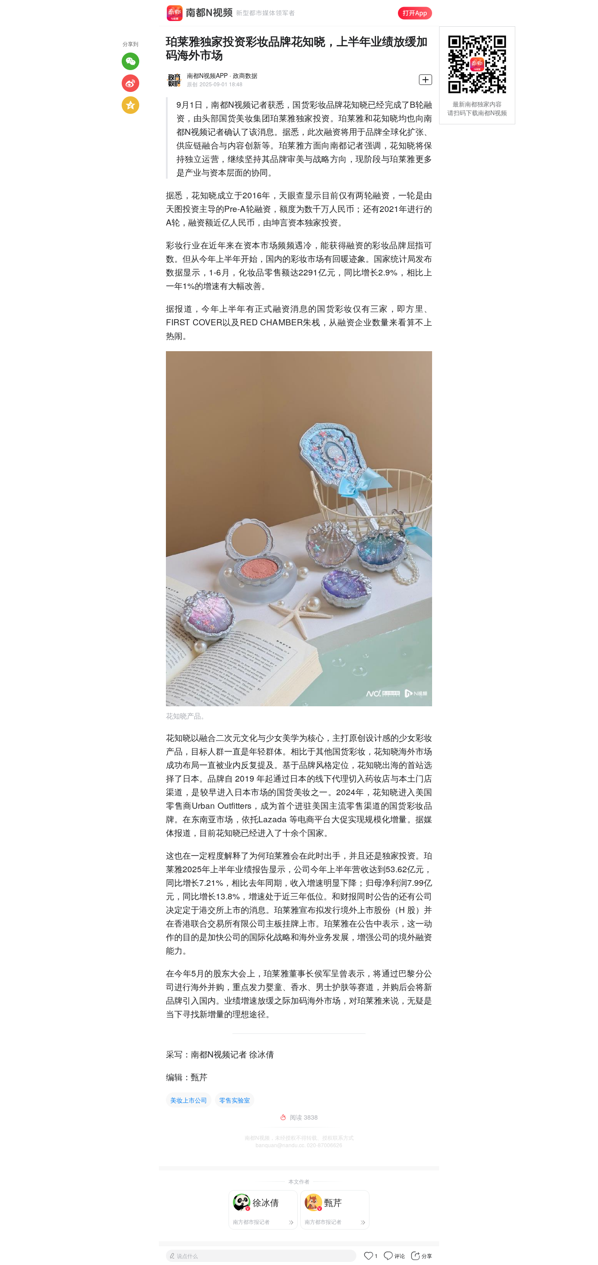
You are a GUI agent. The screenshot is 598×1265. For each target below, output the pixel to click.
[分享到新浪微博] (130, 83)
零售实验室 (234, 1100)
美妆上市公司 (188, 1100)
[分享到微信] (130, 61)
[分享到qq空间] (130, 105)
